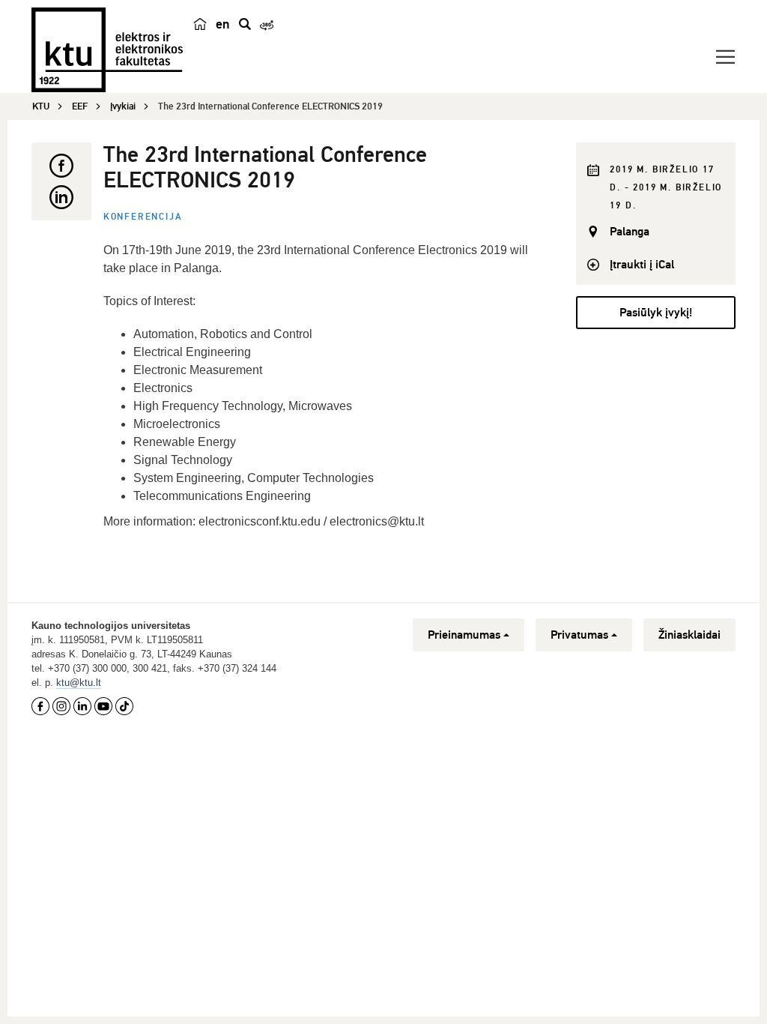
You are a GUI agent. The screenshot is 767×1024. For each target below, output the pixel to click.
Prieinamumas (464, 634)
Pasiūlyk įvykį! (655, 312)
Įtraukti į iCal (642, 264)
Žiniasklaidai (689, 634)
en (223, 24)
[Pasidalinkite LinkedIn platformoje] (61, 197)
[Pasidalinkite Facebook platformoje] (61, 166)
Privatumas (579, 634)
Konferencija (143, 217)
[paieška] (244, 24)
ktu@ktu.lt (78, 682)
